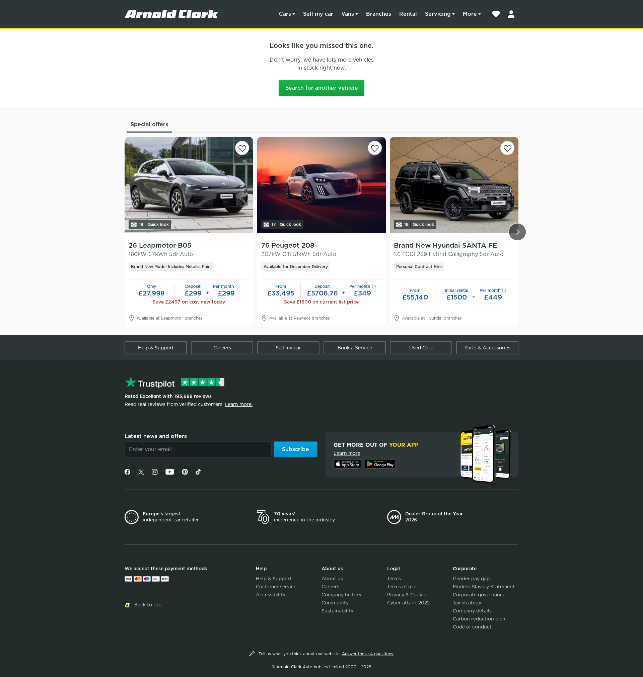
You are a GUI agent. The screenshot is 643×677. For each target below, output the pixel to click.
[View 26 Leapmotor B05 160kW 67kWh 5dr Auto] (189, 185)
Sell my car (318, 14)
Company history (341, 594)
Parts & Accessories (487, 347)
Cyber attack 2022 (408, 602)
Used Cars (421, 347)
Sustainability (337, 610)
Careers (222, 347)
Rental (408, 14)
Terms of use (401, 586)
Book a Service (355, 347)
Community (335, 602)
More (470, 14)
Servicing (438, 14)
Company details (472, 610)
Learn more (347, 453)
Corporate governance (479, 594)
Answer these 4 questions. (368, 653)
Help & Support (156, 347)
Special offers (149, 124)
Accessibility (270, 594)
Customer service (276, 586)
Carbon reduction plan (479, 618)
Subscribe (295, 449)
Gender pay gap (471, 578)
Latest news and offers (156, 436)
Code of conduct (472, 626)
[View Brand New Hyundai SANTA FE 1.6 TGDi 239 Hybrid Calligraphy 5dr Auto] (454, 185)
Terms (394, 578)
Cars (285, 14)
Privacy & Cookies (408, 594)
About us (332, 578)
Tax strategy (467, 602)
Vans (347, 14)
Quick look (154, 224)
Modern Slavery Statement (484, 586)
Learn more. (239, 404)
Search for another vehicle (321, 88)
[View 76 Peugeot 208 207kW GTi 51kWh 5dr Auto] (321, 185)
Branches (378, 14)
